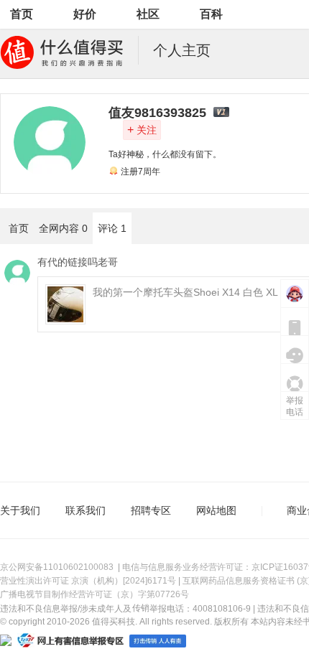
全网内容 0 (63, 228)
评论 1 (112, 228)
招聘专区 (151, 510)
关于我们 (20, 510)
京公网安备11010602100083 (57, 567)
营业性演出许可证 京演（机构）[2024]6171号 (88, 581)
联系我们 (85, 510)
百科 (211, 14)
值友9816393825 (157, 113)
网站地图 (216, 510)
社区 (148, 14)
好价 (84, 14)
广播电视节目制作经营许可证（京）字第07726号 (94, 594)
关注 (142, 129)
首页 (21, 14)
